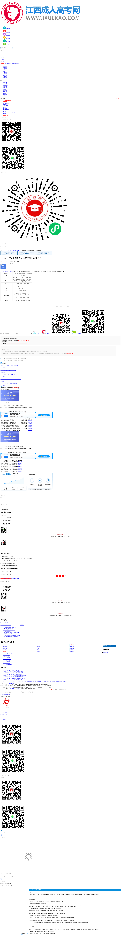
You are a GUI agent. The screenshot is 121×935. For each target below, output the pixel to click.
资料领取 (5, 75)
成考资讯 (5, 67)
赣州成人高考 (11, 63)
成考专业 (5, 72)
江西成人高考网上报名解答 (9, 630)
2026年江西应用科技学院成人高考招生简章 (13, 671)
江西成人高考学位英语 (8, 271)
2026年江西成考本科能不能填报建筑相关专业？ (14, 676)
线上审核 (72, 648)
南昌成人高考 (16, 63)
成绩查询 (5, 107)
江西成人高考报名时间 (57, 681)
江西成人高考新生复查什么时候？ (10, 636)
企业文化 (44, 681)
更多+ (5, 95)
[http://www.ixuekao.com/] (23, 340)
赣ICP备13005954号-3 (14, 688)
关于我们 (9, 681)
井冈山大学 (6, 656)
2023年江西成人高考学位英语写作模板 (14, 360)
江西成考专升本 (28, 681)
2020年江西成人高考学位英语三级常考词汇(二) (16, 358)
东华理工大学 (6, 655)
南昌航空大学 (6, 661)
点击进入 (22, 625)
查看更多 (3, 639)
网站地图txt (15, 681)
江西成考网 (8, 250)
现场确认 (38, 648)
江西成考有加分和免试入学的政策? (11, 632)
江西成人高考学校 (37, 681)
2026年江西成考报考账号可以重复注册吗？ (13, 674)
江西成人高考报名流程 (8, 628)
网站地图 (65, 681)
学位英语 (19, 250)
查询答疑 (38, 651)
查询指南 (72, 651)
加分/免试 (5, 648)
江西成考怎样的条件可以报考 (9, 627)
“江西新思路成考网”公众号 (9, 112)
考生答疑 (2, 61)
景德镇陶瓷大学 (7, 659)
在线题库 (2, 55)
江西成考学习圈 (4, 622)
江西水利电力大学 (7, 664)
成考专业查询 (6, 103)
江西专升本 (7, 63)
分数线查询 (5, 105)
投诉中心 (3, 694)
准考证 (4, 649)
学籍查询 (5, 111)
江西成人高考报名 (7, 100)
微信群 (4, 113)
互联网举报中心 (8, 694)
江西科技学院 (6, 657)
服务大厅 (5, 76)
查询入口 (5, 651)
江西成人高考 (4, 681)
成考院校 (5, 71)
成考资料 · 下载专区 (107, 645)
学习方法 (2, 59)
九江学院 (105, 652)
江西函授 (49, 681)
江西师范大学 (6, 660)
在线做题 (2, 57)
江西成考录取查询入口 (6, 578)
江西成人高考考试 (7, 631)
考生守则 (72, 649)
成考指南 (5, 74)
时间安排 (38, 649)
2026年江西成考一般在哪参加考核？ (11, 670)
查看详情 (30, 420)
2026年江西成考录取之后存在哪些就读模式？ (13, 679)
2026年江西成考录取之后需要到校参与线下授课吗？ (15, 675)
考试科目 (5, 646)
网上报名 (5, 77)
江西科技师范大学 (7, 653)
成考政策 (5, 70)
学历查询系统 (6, 109)
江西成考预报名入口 (15, 578)
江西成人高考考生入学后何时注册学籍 (11, 635)
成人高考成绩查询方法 (6, 625)
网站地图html (21, 681)
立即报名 (3, 409)
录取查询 (5, 108)
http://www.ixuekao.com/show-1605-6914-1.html (17, 343)
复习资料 (14, 250)
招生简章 (5, 68)
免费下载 (2, 52)
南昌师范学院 (6, 663)
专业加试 (38, 646)
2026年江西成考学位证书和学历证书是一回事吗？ (14, 678)
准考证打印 (5, 104)
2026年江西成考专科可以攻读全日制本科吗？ (13, 672)
